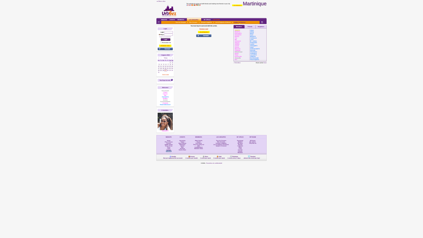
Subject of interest (239, 22)
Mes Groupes (193, 22)
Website (164, 19)
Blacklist (240, 152)
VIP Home (252, 140)
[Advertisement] (226, 11)
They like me (252, 143)
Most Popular (182, 143)
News (240, 147)
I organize (240, 146)
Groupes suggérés (206, 22)
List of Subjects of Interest (223, 22)
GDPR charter (169, 144)
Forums (168, 143)
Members (180, 19)
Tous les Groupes (180, 22)
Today (182, 142)
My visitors (253, 142)
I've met (240, 150)
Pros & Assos (169, 142)
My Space (207, 19)
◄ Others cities (160, 1)
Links (168, 148)
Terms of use (168, 146)
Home (168, 140)
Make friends (198, 140)
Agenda (240, 144)
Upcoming (182, 140)
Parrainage (240, 140)
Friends (250, 26)
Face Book (199, 143)
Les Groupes (193, 20)
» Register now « (165, 45)
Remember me (166, 42)
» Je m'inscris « (237, 5)
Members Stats (198, 148)
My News (240, 143)
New (182, 147)
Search (182, 146)
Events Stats (182, 150)
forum (265, 62)
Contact (168, 150)
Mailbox (240, 142)
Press (168, 147)
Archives (182, 148)
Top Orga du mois (165, 80)
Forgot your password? (165, 36)
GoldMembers (199, 147)
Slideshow (182, 144)
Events (172, 19)
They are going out (198, 144)
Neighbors (261, 26)
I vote (240, 148)
